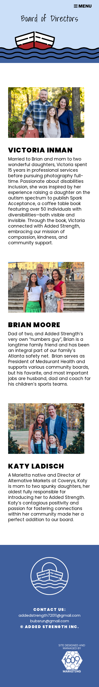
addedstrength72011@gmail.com (49, 615)
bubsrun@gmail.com (49, 621)
